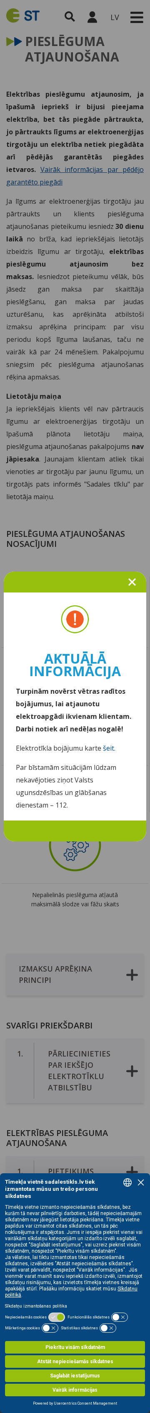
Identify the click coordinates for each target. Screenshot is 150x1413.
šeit (108, 748)
